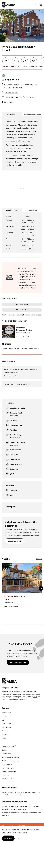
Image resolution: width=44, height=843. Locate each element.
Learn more (22, 832)
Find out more (31, 288)
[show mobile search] (36, 4)
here (22, 795)
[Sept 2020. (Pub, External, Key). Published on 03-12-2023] (22, 591)
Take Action (6, 727)
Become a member (11, 376)
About (4, 716)
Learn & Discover (8, 746)
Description (11, 114)
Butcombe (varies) (32, 348)
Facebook (8, 102)
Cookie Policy (7, 764)
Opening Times (11, 210)
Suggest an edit (14, 541)
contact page (7, 699)
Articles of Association (10, 761)
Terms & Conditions (9, 771)
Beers (4, 738)
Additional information (32, 114)
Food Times (32, 210)
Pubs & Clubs (6, 723)
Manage (21, 838)
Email (7, 97)
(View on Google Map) (13, 87)
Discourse (5, 775)
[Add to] (38, 567)
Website (18, 97)
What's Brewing (8, 779)
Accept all (8, 838)
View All (39, 559)
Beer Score (23, 304)
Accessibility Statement (10, 757)
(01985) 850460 (11, 92)
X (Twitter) (31, 97)
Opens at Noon (12, 80)
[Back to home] (8, 4)
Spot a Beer (23, 310)
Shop (4, 750)
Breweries (5, 734)
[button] (41, 588)
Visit (3, 720)
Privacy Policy (7, 753)
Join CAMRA (6, 713)
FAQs (35, 697)
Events (4, 731)
